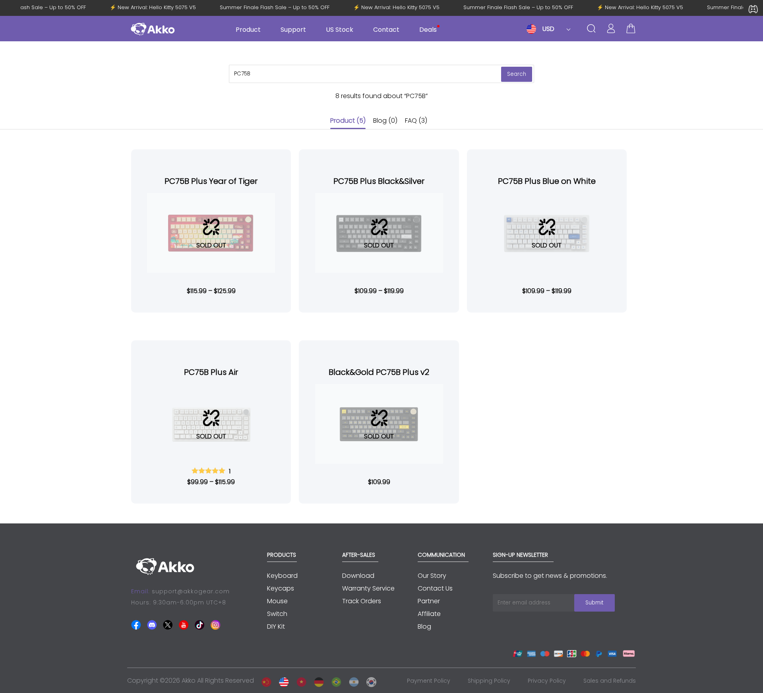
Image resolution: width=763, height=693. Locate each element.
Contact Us (435, 588)
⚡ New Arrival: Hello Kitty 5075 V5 (157, 7)
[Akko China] (264, 680)
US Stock (339, 29)
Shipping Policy (489, 681)
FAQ (416, 120)
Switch (277, 613)
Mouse (277, 601)
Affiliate (429, 613)
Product (348, 120)
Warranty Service (368, 588)
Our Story (432, 575)
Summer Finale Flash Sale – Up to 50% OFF (278, 7)
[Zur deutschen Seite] (316, 680)
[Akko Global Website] (281, 680)
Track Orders (361, 601)
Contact (386, 29)
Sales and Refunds (609, 681)
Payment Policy (428, 681)
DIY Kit (276, 626)
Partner (429, 601)
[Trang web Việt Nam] (299, 680)
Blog (385, 120)
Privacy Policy (547, 681)
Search (516, 74)
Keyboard (282, 575)
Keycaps (280, 588)
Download (358, 575)
